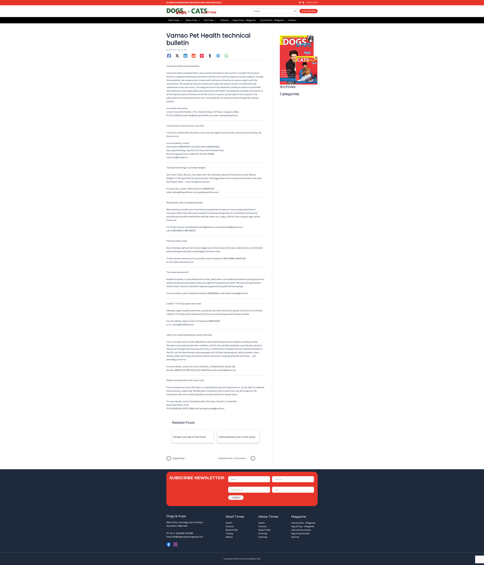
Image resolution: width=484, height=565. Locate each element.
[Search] (295, 11)
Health (229, 522)
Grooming (262, 533)
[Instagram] (303, 2)
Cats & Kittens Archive (301, 530)
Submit (235, 497)
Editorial (295, 537)
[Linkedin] (185, 55)
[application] (180, 20)
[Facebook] (300, 2)
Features (230, 526)
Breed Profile (232, 530)
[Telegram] (218, 55)
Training (229, 533)
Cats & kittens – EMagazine (303, 522)
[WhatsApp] (226, 55)
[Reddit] (193, 55)
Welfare (229, 537)
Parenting (262, 537)
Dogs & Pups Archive (300, 533)
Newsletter (312, 2)
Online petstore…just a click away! (236, 436)
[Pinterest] (201, 55)
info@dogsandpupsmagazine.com (187, 536)
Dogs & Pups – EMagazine (302, 526)
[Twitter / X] (177, 55)
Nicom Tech (255, 558)
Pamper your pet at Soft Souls (189, 436)
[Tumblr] (210, 55)
